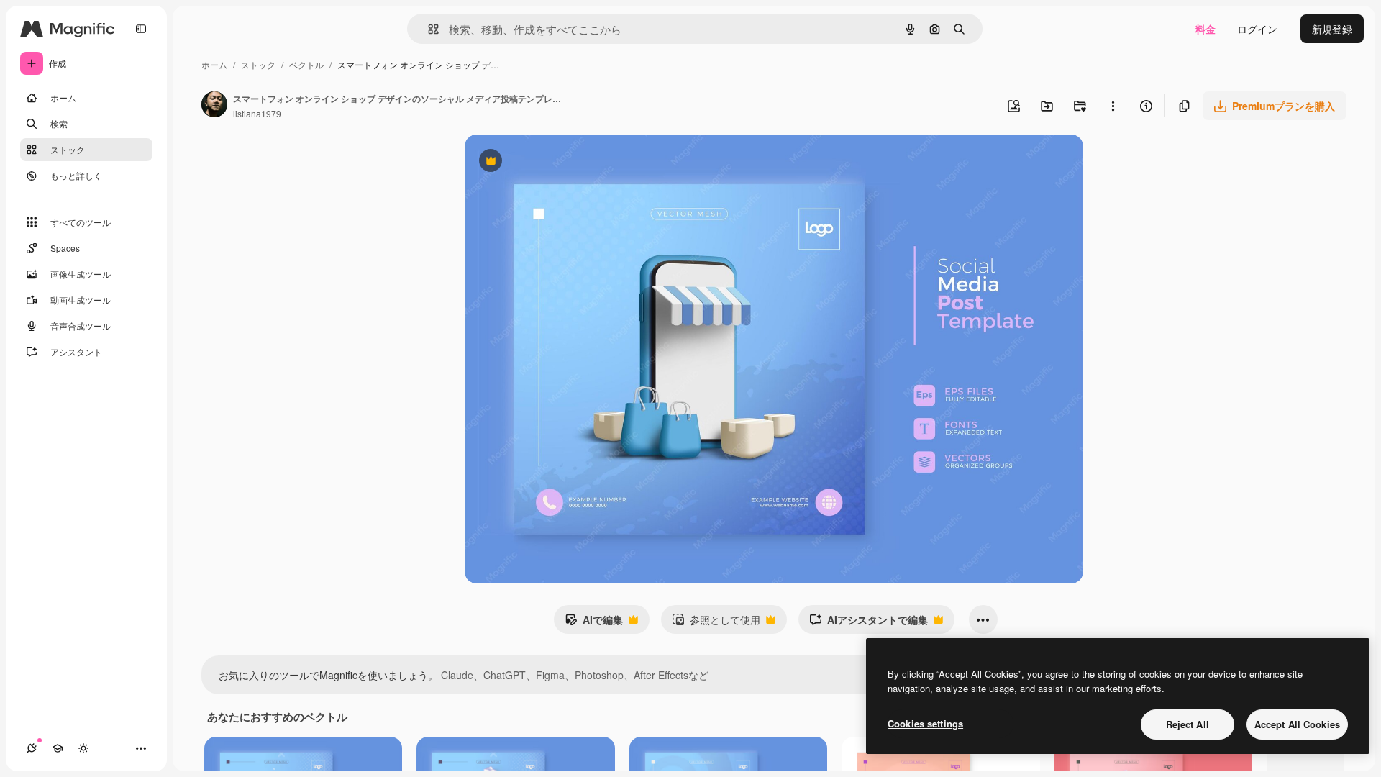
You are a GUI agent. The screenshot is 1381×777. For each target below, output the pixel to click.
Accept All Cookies (1297, 724)
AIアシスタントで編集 (868, 623)
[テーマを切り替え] (83, 748)
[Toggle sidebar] (140, 28)
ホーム (214, 64)
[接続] (31, 748)
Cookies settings (925, 723)
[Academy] (57, 748)
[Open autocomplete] (427, 29)
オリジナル (564, 162)
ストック (258, 64)
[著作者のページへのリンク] (214, 105)
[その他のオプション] (1112, 105)
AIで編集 (594, 623)
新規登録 (1332, 29)
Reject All (1187, 724)
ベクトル (306, 64)
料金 (1205, 29)
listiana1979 (257, 113)
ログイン (1257, 29)
